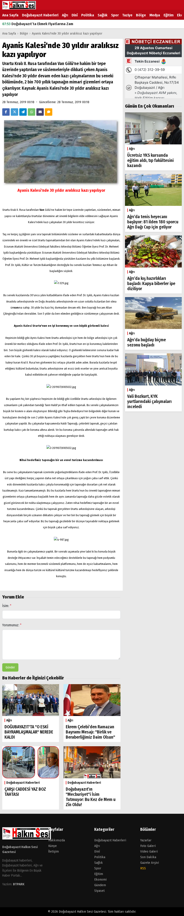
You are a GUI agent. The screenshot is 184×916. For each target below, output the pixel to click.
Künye (52, 846)
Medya (154, 15)
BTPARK (18, 884)
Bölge (141, 15)
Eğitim (168, 15)
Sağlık (102, 15)
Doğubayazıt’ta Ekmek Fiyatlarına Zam (37, 24)
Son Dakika (148, 857)
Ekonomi (100, 879)
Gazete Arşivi (149, 863)
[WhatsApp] (31, 112)
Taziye (127, 15)
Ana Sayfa (10, 15)
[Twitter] (14, 112)
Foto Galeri (148, 846)
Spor (115, 15)
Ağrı (65, 15)
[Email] (40, 112)
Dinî (75, 15)
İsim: (6, 606)
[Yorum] (48, 112)
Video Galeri (149, 851)
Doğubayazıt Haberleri (40, 15)
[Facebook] (6, 112)
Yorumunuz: (12, 625)
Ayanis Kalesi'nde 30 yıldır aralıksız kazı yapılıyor (67, 33)
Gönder (10, 667)
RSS (143, 868)
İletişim (53, 851)
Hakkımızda (56, 840)
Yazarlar (145, 840)
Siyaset (99, 891)
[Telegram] (23, 112)
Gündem (100, 885)
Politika (87, 15)
